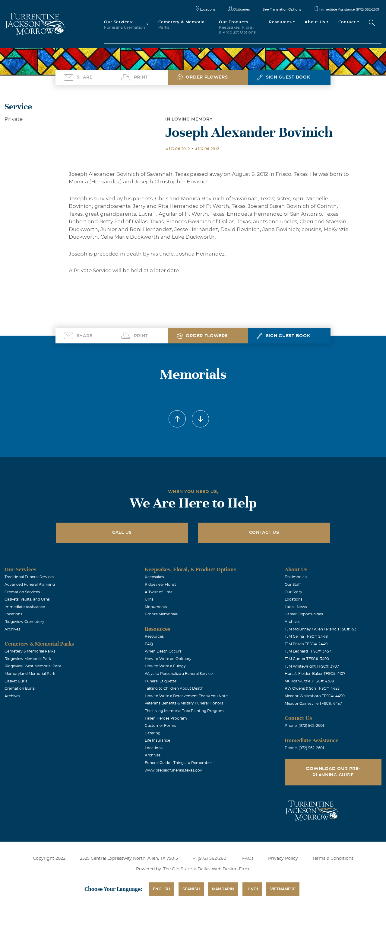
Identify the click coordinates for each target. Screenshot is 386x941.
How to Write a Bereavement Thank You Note (186, 696)
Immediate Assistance (25, 607)
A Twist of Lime (158, 592)
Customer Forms (160, 725)
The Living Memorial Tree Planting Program (184, 711)
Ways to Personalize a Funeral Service (179, 673)
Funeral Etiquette (160, 681)
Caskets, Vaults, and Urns (27, 599)
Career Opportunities (304, 614)
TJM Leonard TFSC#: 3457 (308, 651)
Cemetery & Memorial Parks (30, 651)
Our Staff (293, 584)
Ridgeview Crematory (24, 622)
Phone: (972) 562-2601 (304, 725)
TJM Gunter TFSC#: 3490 (307, 659)
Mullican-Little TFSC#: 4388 (309, 681)
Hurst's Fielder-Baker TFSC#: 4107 (315, 673)
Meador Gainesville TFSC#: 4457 (313, 703)
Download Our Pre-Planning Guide (333, 772)
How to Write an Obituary (168, 659)
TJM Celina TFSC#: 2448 (306, 636)
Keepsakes (154, 577)
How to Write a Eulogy (165, 666)
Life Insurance (157, 740)
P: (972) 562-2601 (210, 858)
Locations (207, 9)
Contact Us (264, 532)
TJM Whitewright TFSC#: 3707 (312, 666)
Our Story (293, 592)
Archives (12, 629)
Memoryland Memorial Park (30, 673)
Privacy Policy (283, 858)
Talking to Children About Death (174, 688)
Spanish (191, 889)
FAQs (248, 858)
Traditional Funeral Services (29, 577)
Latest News (296, 607)
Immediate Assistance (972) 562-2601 (349, 9)
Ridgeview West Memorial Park (33, 666)
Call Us (122, 532)
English (161, 889)
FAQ (149, 644)
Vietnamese (283, 889)
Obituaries (241, 9)
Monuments (156, 607)
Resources (154, 636)
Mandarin (223, 889)
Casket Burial (16, 681)
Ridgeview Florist (160, 584)
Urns (149, 599)
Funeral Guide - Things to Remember (178, 763)
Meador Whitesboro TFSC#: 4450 (315, 696)
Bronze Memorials (161, 614)
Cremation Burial (20, 688)
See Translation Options (282, 9)
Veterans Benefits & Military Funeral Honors (184, 703)
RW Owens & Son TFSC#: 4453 (312, 688)
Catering (152, 733)
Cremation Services (22, 592)
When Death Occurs (163, 651)
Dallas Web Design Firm (223, 869)
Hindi (252, 889)
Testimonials (296, 577)
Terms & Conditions (332, 858)
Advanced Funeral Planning (30, 584)
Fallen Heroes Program (166, 718)
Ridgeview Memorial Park (28, 659)
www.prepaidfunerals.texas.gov (173, 770)
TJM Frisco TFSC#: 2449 (306, 644)
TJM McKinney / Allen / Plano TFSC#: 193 (320, 629)
